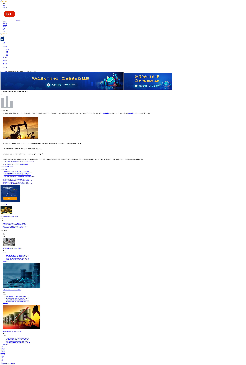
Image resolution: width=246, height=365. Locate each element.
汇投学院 (5, 23)
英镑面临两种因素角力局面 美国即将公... (10, 216)
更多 (6, 169)
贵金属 (4, 26)
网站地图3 (12, 363)
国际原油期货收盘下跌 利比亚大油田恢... (12, 331)
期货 (7, 54)
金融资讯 (5, 7)
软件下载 (5, 25)
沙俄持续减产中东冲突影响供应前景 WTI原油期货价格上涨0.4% (19, 161)
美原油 (2, 166)
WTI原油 (6, 166)
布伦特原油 (130, 113)
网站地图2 (7, 363)
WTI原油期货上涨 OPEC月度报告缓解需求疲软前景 (16, 164)
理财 (4, 31)
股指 (4, 29)
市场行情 (5, 22)
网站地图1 (3, 363)
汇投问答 (18, 20)
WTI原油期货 (106, 113)
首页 (4, 5)
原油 (4, 28)
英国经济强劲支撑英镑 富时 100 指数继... (12, 248)
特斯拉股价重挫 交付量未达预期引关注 (12, 290)
